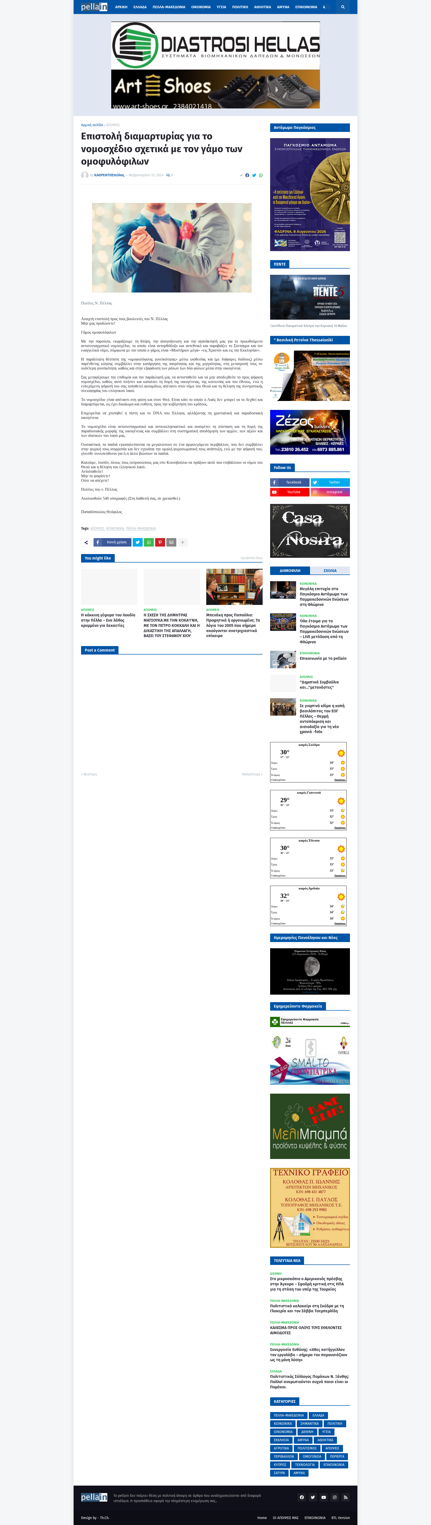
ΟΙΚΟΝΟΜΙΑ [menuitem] (201, 7)
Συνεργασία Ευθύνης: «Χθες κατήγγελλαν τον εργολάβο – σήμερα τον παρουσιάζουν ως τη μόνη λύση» (308, 1354)
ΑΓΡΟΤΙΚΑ (281, 1448)
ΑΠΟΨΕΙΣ (113, 125)
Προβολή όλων (252, 558)
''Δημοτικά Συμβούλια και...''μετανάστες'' (319, 685)
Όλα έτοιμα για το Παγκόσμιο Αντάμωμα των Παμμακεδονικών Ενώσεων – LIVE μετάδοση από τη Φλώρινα (324, 631)
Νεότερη (90, 774)
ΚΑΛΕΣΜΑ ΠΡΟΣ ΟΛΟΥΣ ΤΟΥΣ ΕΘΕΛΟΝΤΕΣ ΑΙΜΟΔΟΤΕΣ (306, 1330)
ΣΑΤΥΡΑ (279, 1473)
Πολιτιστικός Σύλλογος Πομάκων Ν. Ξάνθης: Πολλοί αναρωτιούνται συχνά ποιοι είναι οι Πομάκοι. (309, 1381)
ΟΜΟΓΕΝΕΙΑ (312, 1456)
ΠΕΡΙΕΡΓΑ (337, 1456)
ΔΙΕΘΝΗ (307, 1432)
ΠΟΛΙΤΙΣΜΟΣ (307, 1448)
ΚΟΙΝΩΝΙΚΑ (115, 529)
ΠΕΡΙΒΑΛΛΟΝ (284, 1456)
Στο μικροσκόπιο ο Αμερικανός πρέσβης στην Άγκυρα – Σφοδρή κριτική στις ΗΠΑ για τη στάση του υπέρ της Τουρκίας (307, 1284)
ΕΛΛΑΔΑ (318, 1415)
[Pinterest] (160, 542)
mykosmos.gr (310, 991)
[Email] (171, 542)
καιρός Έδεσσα (309, 840)
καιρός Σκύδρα (309, 745)
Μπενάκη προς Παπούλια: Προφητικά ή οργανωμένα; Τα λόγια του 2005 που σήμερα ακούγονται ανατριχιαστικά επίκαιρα (233, 625)
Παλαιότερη (251, 774)
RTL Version (340, 1518)
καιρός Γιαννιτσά (309, 792)
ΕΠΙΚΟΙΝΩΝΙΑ (333, 1465)
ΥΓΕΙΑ (326, 1432)
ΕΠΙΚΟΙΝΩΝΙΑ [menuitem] (306, 7)
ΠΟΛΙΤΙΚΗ (334, 1424)
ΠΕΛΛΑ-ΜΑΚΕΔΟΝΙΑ (141, 529)
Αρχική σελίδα (92, 125)
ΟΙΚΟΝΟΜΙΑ (283, 1432)
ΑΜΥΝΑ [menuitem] (283, 7)
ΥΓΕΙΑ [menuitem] (221, 7)
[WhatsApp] (261, 175)
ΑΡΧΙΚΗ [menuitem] (121, 7)
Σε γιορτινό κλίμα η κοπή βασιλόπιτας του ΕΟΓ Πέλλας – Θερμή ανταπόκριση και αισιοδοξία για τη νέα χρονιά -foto (322, 718)
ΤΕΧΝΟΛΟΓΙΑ (305, 1465)
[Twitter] (254, 175)
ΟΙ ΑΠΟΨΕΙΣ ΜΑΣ (286, 1518)
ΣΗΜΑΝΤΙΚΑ (310, 1424)
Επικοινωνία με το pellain (323, 658)
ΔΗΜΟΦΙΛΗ (290, 570)
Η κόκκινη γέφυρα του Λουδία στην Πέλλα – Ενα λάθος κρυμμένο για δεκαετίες (108, 620)
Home (262, 1518)
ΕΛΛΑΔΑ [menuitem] (140, 7)
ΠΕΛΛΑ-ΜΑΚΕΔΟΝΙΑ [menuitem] (169, 7)
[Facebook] (247, 175)
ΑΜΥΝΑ (303, 1440)
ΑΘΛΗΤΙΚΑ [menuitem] (262, 7)
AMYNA (299, 1473)
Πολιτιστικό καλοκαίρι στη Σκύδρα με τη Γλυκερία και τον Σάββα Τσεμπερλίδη (307, 1309)
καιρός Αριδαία (309, 888)
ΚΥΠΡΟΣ (280, 1465)
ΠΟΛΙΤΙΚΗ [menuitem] (240, 7)
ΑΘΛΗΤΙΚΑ (325, 1440)
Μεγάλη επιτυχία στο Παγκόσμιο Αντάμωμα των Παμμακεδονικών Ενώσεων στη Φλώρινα (324, 596)
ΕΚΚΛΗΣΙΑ (281, 1440)
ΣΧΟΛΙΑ (330, 570)
